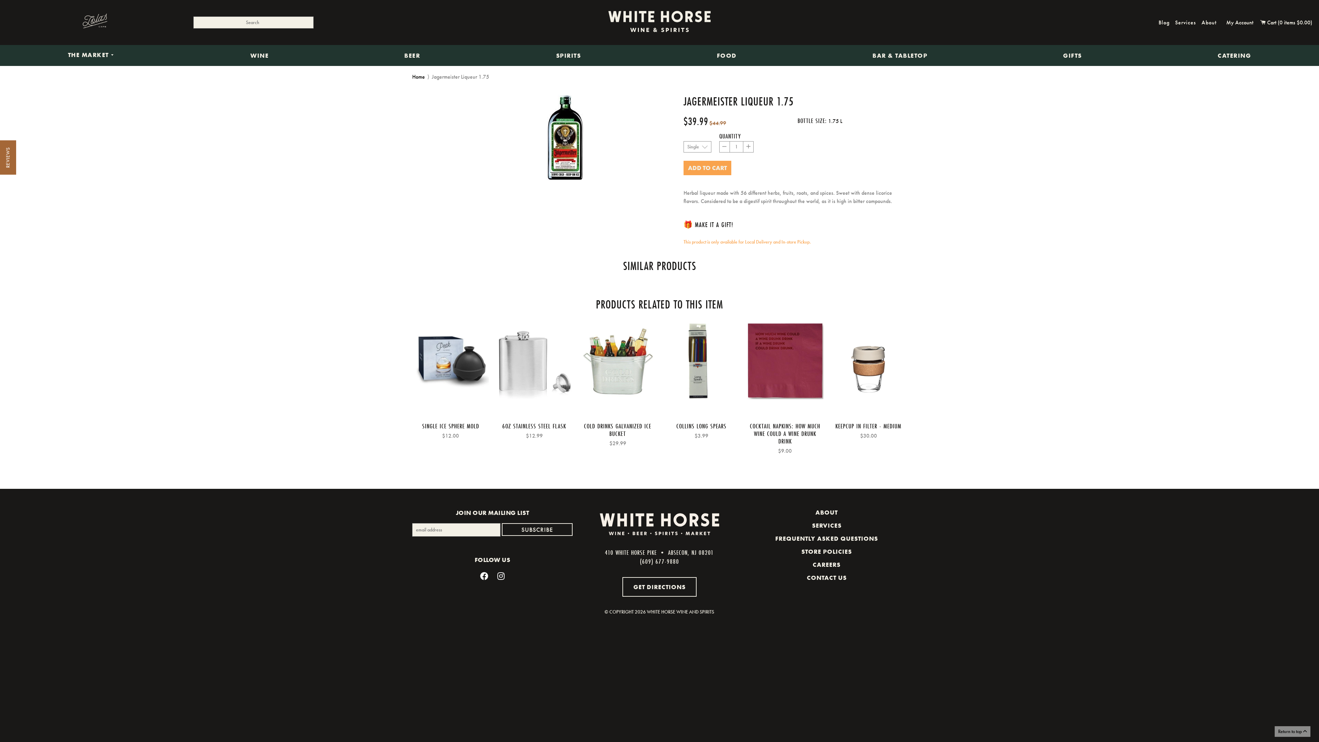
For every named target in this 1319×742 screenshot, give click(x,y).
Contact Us (827, 578)
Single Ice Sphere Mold (450, 425)
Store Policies (826, 552)
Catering (1234, 56)
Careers (827, 565)
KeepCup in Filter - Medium (868, 425)
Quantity (730, 136)
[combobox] (253, 22)
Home (418, 76)
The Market (89, 55)
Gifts (1072, 56)
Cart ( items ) (1289, 22)
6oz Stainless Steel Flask (534, 425)
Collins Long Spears (701, 425)
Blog (1164, 22)
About (1209, 22)
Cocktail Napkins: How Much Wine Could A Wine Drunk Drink (785, 433)
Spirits (568, 56)
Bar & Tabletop (899, 56)
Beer (412, 56)
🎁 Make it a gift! (708, 224)
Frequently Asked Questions (826, 539)
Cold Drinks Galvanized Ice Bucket (617, 429)
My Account (1239, 22)
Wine (259, 56)
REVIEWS (8, 157)
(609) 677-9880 (659, 561)
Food (727, 56)
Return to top (1290, 731)
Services (1185, 22)
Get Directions (659, 587)
